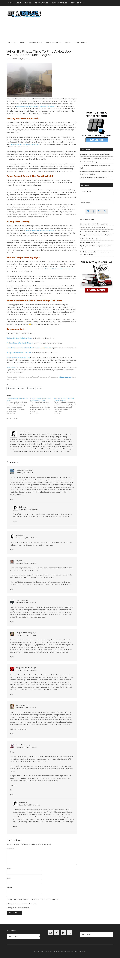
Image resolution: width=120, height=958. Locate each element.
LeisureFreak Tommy (23, 470)
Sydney (21, 507)
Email (9, 878)
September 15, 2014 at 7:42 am (26, 747)
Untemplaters (11, 367)
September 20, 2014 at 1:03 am (26, 603)
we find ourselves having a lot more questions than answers (35, 106)
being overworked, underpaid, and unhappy (40, 230)
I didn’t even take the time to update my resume (59, 269)
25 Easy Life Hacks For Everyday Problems (94, 158)
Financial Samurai (21, 745)
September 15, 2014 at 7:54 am (26, 708)
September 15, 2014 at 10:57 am (26, 635)
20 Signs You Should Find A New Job (19, 353)
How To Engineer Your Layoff (89, 252)
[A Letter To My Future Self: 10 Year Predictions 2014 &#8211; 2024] (42, 405)
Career (16, 418)
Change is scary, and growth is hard (18, 357)
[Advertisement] (79, 23)
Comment (10, 849)
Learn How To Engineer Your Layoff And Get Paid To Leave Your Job (29, 348)
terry (17, 561)
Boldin (82, 238)
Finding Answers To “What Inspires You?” (93, 178)
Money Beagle (20, 705)
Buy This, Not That (86, 246)
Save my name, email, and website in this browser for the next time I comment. (32, 899)
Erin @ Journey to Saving (24, 633)
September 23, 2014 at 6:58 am (26, 563)
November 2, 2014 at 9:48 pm (28, 509)
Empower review (85, 224)
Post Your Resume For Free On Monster (20, 343)
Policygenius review (86, 235)
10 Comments (31, 59)
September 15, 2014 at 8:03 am (26, 670)
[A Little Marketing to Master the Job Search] (18, 405)
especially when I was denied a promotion (24, 144)
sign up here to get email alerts (29, 451)
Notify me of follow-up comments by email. (22, 904)
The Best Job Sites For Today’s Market (19, 338)
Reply (12, 499)
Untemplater (24, 14)
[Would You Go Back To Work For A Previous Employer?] (66, 405)
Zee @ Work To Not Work (24, 668)
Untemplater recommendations (58, 449)
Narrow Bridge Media (74, 951)
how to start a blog (38, 449)
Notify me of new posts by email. (19, 908)
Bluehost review (85, 242)
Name (9, 869)
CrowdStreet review (86, 231)
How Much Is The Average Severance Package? (95, 155)
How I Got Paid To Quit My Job (90, 162)
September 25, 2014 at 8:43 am (26, 538)
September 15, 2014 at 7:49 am (29, 805)
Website (9, 887)
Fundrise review (85, 228)
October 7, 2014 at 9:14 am (25, 473)
